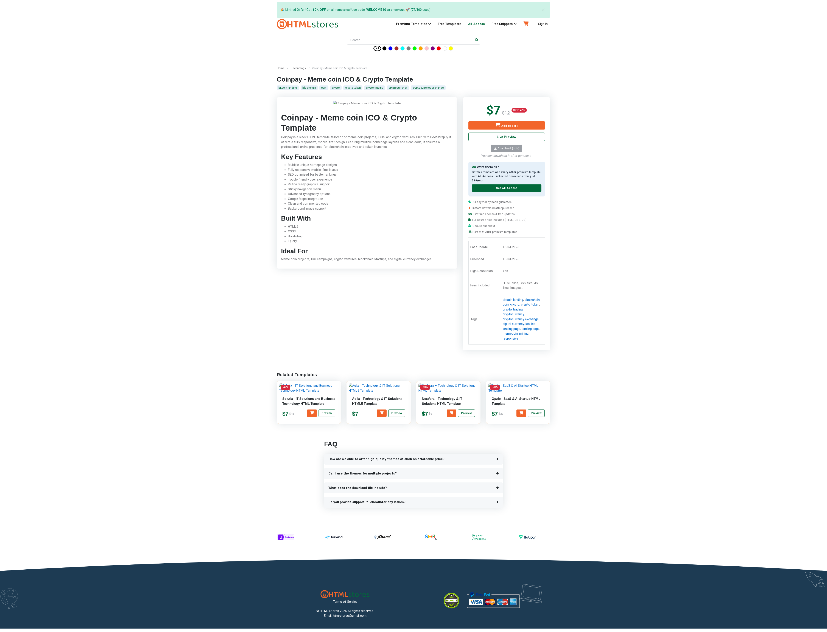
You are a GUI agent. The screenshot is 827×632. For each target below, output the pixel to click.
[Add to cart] (312, 413)
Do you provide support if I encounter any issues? (367, 502)
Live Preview (506, 137)
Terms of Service (345, 602)
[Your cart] (526, 24)
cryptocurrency (398, 87)
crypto (336, 87)
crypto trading (374, 87)
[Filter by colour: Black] (384, 49)
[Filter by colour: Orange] (420, 49)
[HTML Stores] (308, 24)
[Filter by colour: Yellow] (451, 49)
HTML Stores (329, 611)
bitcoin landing (287, 87)
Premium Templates (411, 24)
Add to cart (509, 125)
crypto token (353, 87)
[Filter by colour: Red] (439, 49)
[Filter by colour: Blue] (390, 49)
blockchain (309, 87)
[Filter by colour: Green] (414, 49)
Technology (298, 68)
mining (523, 334)
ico (527, 324)
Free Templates (449, 24)
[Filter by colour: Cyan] (402, 49)
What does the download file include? (357, 488)
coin (323, 87)
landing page (530, 329)
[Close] (543, 9)
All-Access (476, 24)
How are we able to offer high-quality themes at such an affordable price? (386, 459)
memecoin (510, 334)
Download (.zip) (508, 148)
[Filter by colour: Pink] (426, 49)
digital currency (513, 324)
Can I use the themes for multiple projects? (362, 473)
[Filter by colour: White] (445, 49)
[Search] (476, 40)
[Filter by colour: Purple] (433, 49)
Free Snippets (502, 24)
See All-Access (506, 188)
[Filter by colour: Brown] (396, 49)
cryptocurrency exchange (428, 87)
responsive (510, 338)
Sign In (543, 24)
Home (280, 68)
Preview (327, 413)
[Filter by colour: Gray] (408, 49)
